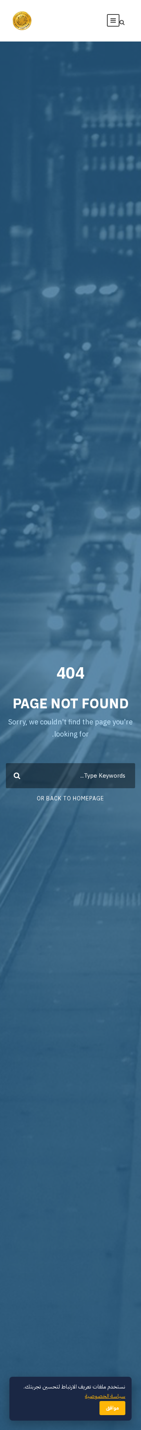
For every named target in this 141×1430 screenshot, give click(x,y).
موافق (112, 1408)
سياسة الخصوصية (105, 1396)
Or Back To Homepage (70, 798)
